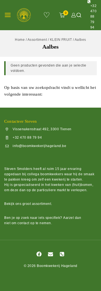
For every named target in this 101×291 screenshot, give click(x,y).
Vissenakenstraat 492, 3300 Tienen (42, 129)
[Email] (50, 254)
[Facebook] (39, 254)
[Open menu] (7, 14)
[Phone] (62, 254)
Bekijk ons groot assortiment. (28, 204)
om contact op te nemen (31, 223)
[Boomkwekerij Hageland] (25, 15)
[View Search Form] (79, 15)
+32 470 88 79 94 (27, 137)
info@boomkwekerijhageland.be (39, 146)
